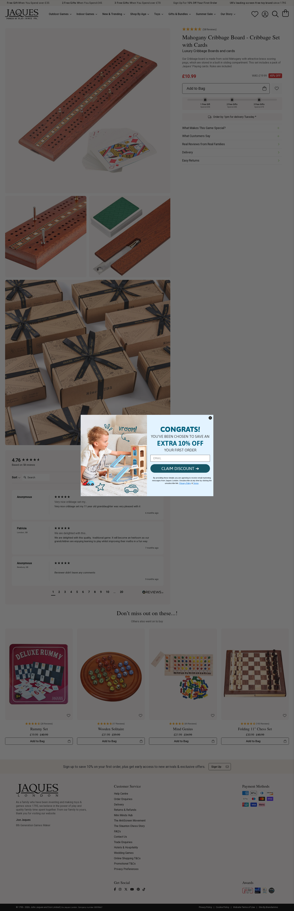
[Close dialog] (210, 418)
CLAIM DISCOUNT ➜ (180, 468)
